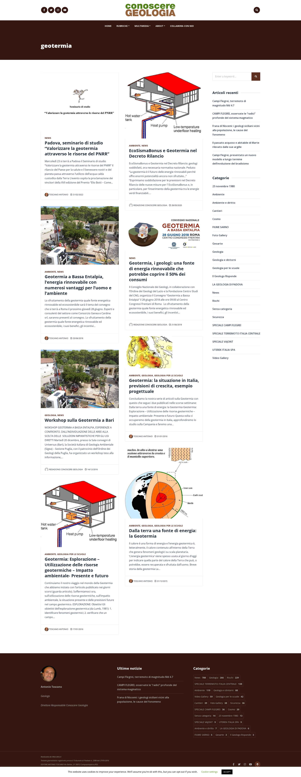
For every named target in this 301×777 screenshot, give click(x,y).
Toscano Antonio (58, 194)
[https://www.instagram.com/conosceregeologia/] (58, 10)
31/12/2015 (161, 581)
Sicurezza (218, 317)
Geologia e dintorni (224, 260)
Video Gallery (220, 358)
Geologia (50, 415)
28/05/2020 (176, 205)
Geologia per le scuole (71, 554)
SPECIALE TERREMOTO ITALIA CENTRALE (236, 333)
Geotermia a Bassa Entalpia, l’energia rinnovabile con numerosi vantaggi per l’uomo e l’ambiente (78, 285)
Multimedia (142, 25)
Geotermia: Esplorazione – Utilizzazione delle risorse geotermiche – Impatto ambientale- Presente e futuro (76, 567)
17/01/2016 (77, 629)
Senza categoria (222, 309)
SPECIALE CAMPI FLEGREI (226, 325)
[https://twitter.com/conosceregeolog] (51, 10)
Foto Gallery (219, 235)
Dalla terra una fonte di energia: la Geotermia (162, 533)
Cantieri (217, 211)
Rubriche (122, 25)
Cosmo (216, 219)
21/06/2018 (176, 324)
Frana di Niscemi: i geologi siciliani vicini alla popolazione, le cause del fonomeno (236, 130)
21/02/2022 (77, 194)
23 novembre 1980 (223, 186)
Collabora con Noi (182, 25)
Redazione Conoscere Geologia (66, 469)
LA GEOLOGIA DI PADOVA (227, 284)
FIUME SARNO (220, 227)
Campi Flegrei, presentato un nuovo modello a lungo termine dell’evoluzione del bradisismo (234, 159)
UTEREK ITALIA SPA (223, 350)
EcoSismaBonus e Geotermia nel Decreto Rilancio (163, 153)
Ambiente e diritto (223, 202)
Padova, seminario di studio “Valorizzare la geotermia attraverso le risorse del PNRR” (77, 148)
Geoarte (217, 243)
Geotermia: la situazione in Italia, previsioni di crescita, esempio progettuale (164, 385)
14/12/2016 (92, 469)
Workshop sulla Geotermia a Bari (79, 420)
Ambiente (50, 271)
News (48, 137)
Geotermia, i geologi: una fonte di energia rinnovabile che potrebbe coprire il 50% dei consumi (161, 271)
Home (108, 25)
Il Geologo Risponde (224, 276)
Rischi (215, 300)
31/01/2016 (161, 436)
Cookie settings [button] (209, 771)
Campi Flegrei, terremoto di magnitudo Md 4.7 (145, 677)
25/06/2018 (77, 338)
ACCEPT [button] (227, 771)
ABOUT (159, 25)
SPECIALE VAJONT (222, 341)
